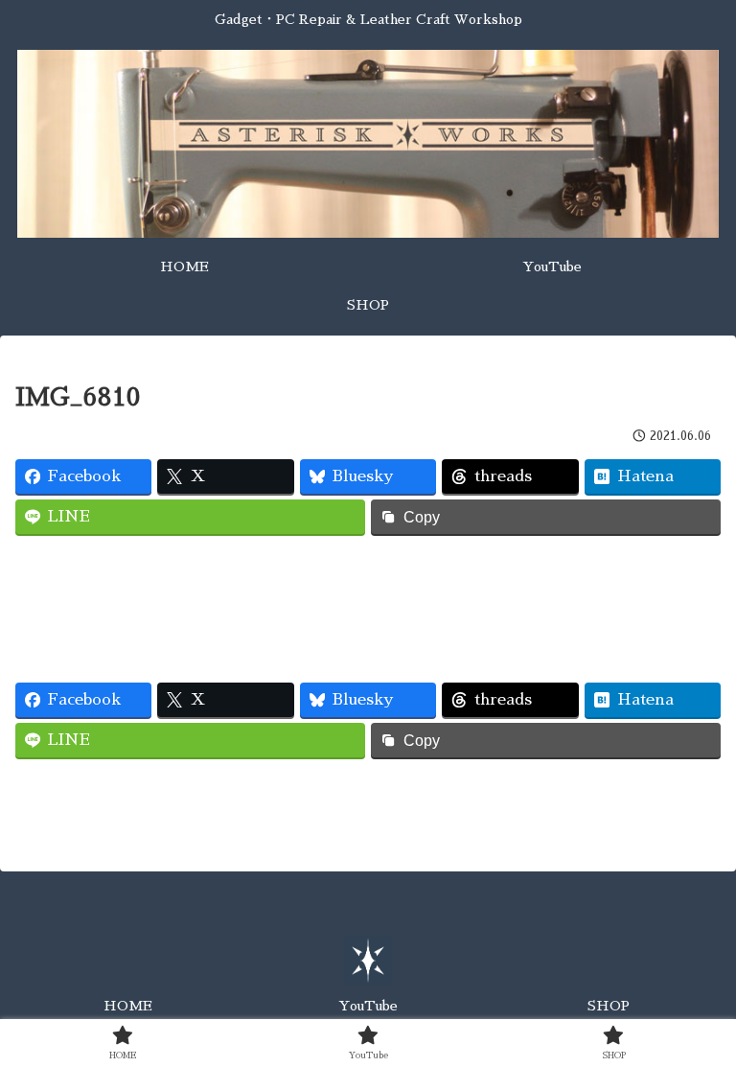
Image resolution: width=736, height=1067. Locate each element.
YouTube (368, 1005)
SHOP (608, 1005)
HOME (128, 1005)
